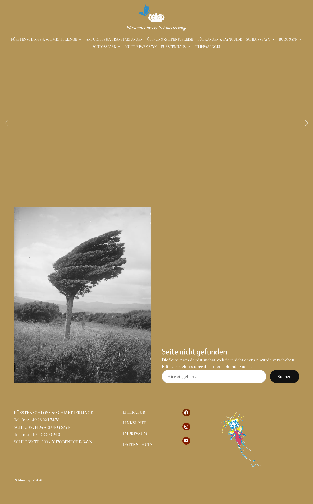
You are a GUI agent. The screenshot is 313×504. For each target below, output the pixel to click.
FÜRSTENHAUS (173, 46)
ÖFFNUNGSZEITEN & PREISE (170, 39)
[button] (6, 123)
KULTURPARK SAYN (141, 46)
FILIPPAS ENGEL (208, 46)
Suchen (284, 376)
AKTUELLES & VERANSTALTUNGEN (114, 39)
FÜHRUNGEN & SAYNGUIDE (219, 39)
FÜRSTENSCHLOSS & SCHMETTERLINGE (44, 39)
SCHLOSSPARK (104, 46)
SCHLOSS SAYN (258, 39)
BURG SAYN (288, 39)
